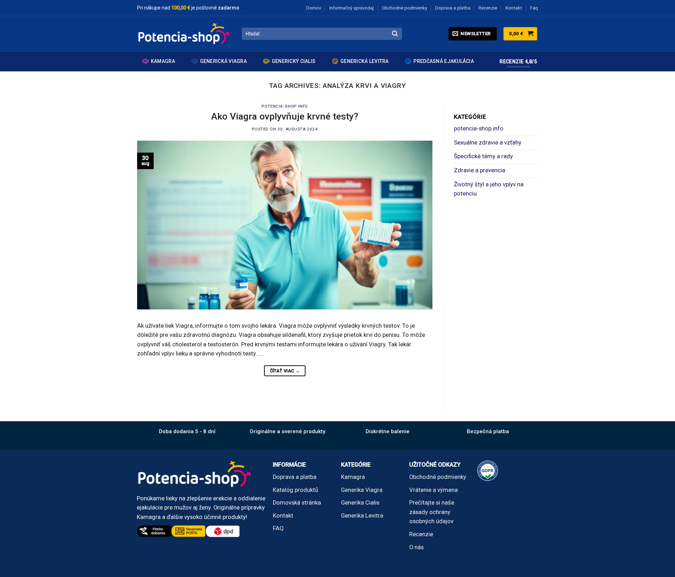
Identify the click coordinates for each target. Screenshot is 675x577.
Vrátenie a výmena (433, 490)
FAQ (278, 528)
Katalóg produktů (295, 490)
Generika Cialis (360, 502)
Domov (313, 8)
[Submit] (395, 34)
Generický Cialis (293, 61)
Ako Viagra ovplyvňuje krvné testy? (284, 116)
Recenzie (487, 8)
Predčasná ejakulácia (443, 61)
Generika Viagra (361, 490)
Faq (534, 8)
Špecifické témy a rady (483, 156)
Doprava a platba (452, 8)
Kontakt (514, 8)
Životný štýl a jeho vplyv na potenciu (488, 189)
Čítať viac (285, 370)
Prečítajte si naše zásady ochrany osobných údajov (431, 512)
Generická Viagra (223, 61)
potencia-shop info (285, 106)
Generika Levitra (362, 515)
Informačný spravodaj (351, 8)
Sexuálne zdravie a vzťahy (487, 142)
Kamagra (163, 61)
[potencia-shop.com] (184, 34)
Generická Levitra (364, 61)
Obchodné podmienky (404, 8)
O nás (416, 547)
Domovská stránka (297, 502)
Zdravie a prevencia (479, 170)
